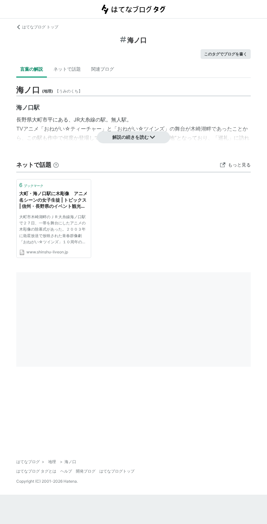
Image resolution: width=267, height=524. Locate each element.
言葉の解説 (31, 69)
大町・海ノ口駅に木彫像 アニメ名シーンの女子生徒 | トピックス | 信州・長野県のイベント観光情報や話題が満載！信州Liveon (53, 200)
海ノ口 (25, 107)
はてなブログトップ (116, 471)
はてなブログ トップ (40, 26)
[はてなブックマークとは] (56, 164)
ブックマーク (31, 185)
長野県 (24, 119)
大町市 (40, 119)
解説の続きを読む (130, 137)
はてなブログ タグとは (36, 471)
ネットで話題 (67, 69)
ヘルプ (66, 471)
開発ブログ (85, 471)
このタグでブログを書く (225, 53)
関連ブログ (102, 69)
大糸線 (87, 119)
